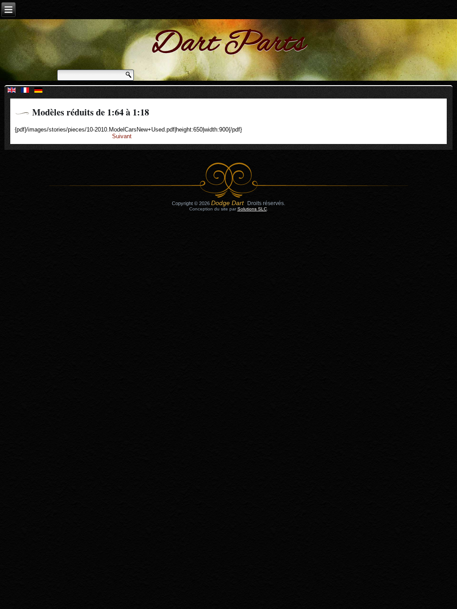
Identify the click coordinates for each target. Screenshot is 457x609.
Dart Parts (228, 44)
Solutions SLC (252, 208)
